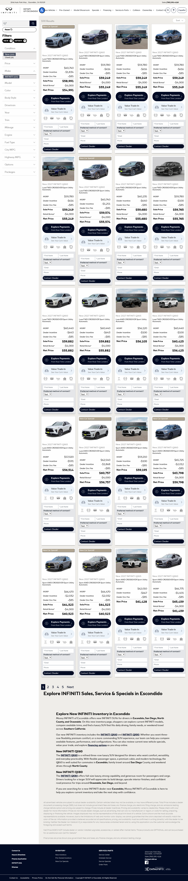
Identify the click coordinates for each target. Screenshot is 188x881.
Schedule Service (105, 858)
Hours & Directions (18, 855)
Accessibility (24, 878)
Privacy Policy (37, 878)
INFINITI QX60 (109, 734)
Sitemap (15, 867)
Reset (7, 29)
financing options (97, 745)
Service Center (104, 855)
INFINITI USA (17, 863)
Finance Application (19, 859)
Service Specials (105, 861)
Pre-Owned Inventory (63, 858)
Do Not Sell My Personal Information (59, 878)
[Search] (33, 23)
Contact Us (16, 851)
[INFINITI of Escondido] (19, 9)
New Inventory (60, 855)
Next (70, 687)
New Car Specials (61, 861)
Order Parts (103, 865)
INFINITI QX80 (130, 734)
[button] (42, 10)
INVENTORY (60, 851)
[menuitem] (20, 54)
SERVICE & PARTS (106, 851)
